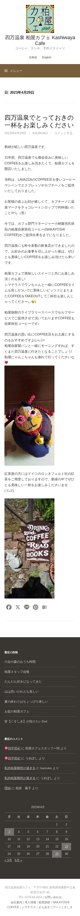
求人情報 (30, 902)
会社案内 (16, 902)
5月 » (18, 860)
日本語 (33, 57)
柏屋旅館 (44, 902)
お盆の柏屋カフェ (16, 711)
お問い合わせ (53, 897)
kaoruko (40, 133)
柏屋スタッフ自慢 (16, 671)
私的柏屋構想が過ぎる (20, 768)
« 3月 (8, 860)
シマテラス (29, 907)
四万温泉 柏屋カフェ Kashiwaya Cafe (40, 40)
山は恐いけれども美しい (21, 691)
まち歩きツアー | (49, 907)
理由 (7, 788)
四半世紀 (14, 748)
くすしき (67, 907)
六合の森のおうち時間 (20, 661)
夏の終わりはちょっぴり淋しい (26, 701)
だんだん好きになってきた (23, 681)
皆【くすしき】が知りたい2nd (25, 721)
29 (56, 853)
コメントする (63, 133)
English (46, 57)
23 (66, 846)
